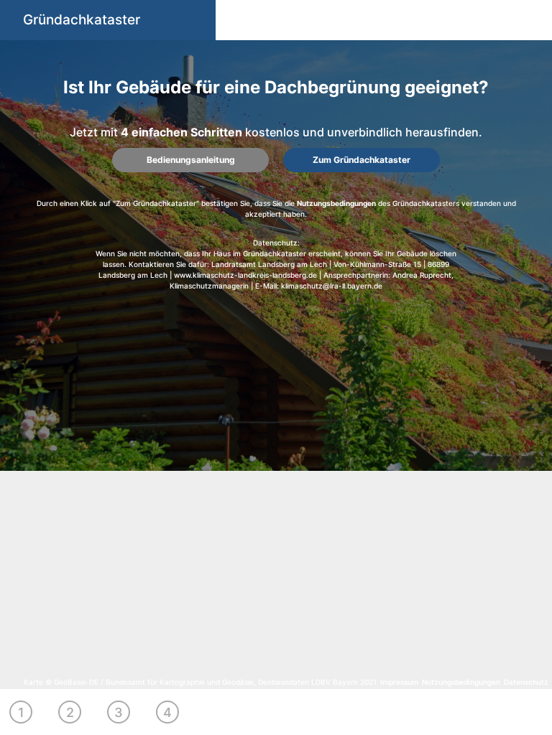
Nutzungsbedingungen (336, 203)
